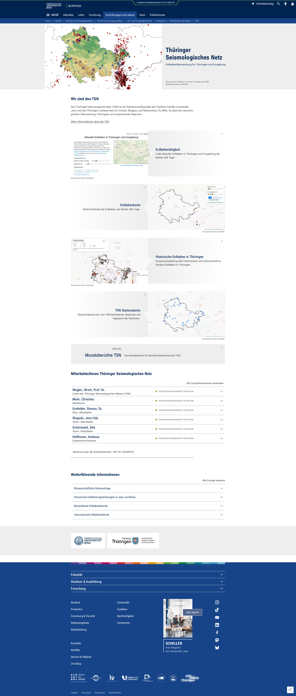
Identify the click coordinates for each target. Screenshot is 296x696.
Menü (55, 14)
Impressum (86, 693)
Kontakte (76, 643)
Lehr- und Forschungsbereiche (139, 21)
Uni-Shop (76, 663)
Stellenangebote (80, 622)
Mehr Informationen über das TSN (90, 121)
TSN (197, 21)
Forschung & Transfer (83, 616)
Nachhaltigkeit (125, 616)
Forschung (95, 14)
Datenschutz (100, 693)
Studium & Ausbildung (86, 582)
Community (123, 622)
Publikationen (157, 14)
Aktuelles (68, 14)
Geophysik (74, 6)
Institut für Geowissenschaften (110, 21)
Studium (75, 602)
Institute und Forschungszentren (79, 21)
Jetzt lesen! (192, 612)
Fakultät (58, 21)
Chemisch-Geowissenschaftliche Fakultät (156, 3)
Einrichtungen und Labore (120, 14)
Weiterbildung (78, 629)
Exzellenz (122, 609)
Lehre (81, 14)
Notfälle (75, 650)
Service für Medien (81, 656)
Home (47, 21)
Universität (123, 602)
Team (142, 14)
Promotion (76, 609)
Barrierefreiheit (115, 693)
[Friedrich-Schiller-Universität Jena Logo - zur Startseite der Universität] (54, 5)
